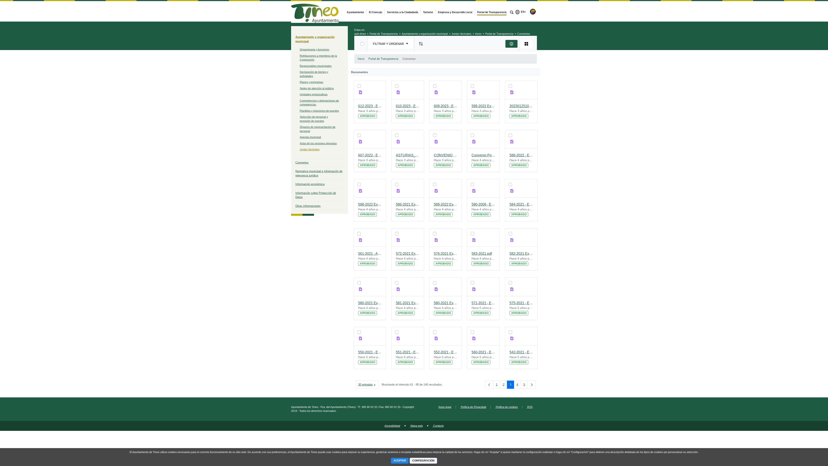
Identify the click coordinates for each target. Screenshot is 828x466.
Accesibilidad (392, 425)
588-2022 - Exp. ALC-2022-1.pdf (521, 155)
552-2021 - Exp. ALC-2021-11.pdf (446, 352)
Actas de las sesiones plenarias (318, 143)
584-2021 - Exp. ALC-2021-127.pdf (521, 204)
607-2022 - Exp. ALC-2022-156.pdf (370, 155)
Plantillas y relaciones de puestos (319, 110)
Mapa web (416, 425)
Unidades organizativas (314, 94)
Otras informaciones (308, 206)
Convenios (302, 162)
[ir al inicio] (810, 440)
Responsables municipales (316, 66)
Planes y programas (311, 82)
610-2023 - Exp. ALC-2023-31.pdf (408, 106)
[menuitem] (355, 12)
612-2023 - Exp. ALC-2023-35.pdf (370, 106)
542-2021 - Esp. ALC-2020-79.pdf (521, 352)
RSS (530, 407)
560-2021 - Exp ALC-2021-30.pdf (483, 352)
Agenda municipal (310, 137)
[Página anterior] (489, 385)
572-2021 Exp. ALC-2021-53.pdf (408, 253)
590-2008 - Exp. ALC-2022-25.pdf (483, 204)
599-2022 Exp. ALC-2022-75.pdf (483, 106)
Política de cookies (506, 407)
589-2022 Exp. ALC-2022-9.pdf (446, 204)
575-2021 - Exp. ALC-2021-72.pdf (521, 303)
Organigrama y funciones (314, 49)
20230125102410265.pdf (521, 106)
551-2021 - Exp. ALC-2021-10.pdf (408, 352)
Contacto (438, 425)
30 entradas (368, 385)
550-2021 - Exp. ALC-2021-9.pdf (370, 352)
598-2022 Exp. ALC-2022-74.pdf (370, 204)
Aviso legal (444, 407)
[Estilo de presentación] (526, 44)
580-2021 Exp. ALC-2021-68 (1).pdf (370, 303)
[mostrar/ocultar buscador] (512, 13)
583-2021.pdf (482, 253)
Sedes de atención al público (317, 88)
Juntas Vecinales (310, 149)
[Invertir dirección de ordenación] (420, 43)
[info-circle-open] (511, 44)
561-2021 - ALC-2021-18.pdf (370, 253)
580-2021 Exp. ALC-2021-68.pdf (446, 303)
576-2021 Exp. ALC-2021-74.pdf (446, 253)
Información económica (310, 184)
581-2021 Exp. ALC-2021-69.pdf (408, 303)
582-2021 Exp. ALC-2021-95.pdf (521, 253)
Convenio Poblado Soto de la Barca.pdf (483, 155)
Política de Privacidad (473, 407)
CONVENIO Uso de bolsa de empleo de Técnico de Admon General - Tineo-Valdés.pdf (446, 155)
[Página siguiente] (532, 385)
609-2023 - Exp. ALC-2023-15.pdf (446, 106)
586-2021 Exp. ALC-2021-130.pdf (408, 204)
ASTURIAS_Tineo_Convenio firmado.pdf (408, 155)
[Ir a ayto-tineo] (315, 11)
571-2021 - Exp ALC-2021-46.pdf (483, 303)
